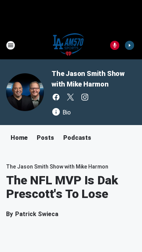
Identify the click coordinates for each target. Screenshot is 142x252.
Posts (45, 137)
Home (19, 137)
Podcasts (77, 137)
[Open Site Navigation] (10, 45)
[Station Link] (68, 45)
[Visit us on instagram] (84, 97)
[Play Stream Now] (129, 45)
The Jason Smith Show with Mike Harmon (57, 167)
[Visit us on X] (70, 97)
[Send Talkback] (114, 45)
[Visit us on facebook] (56, 97)
